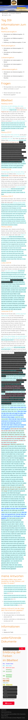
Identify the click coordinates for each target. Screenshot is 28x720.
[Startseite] (14, 8)
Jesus (5, 630)
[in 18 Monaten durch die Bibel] (14, 2)
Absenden (9, 703)
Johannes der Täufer (8, 632)
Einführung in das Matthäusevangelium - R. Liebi (15, 42)
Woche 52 (18, 13)
